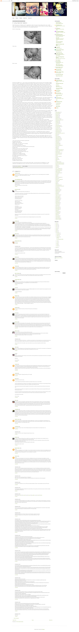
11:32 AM (16, 375)
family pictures (58, 208)
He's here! (57, 84)
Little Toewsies (58, 90)
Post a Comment (16, 618)
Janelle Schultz (17, 279)
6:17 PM (16, 434)
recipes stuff (57, 136)
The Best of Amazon (58, 42)
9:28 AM (16, 350)
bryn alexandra (58, 61)
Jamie (16, 347)
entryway (57, 192)
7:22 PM (16, 304)
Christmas (57, 122)
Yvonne (16, 266)
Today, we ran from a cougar (59, 98)
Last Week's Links (58, 50)
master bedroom (58, 139)
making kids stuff (58, 138)
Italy (56, 155)
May (57, 243)
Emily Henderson (58, 22)
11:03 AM (16, 254)
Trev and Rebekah (17, 179)
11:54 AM (16, 397)
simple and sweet (58, 97)
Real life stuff (21, 167)
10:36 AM (16, 484)
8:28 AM (16, 230)
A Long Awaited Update (59, 239)
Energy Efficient (58, 198)
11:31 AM (16, 370)
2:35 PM (16, 284)
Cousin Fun (57, 123)
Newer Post (14, 620)
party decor (57, 213)
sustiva (24, 495)
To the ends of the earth (59, 83)
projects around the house (59, 133)
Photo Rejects (58, 202)
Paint (56, 157)
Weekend (57, 159)
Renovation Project (58, 169)
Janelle (16, 221)
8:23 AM (16, 218)
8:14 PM (16, 561)
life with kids (57, 113)
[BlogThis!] (23, 166)
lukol (38, 495)
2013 (56, 224)
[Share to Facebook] (25, 166)
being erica (57, 85)
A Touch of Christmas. (59, 48)
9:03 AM (16, 336)
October (58, 235)
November (58, 234)
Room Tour (57, 188)
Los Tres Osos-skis (59, 95)
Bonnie (16, 257)
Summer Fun (57, 128)
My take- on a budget (59, 179)
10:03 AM (16, 243)
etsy (56, 182)
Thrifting (57, 148)
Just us (57, 124)
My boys (57, 178)
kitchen (57, 165)
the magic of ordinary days (59, 93)
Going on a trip (58, 118)
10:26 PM (16, 453)
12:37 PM (16, 263)
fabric (56, 135)
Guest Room (57, 200)
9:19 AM (16, 344)
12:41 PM (16, 423)
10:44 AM (16, 479)
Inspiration (57, 115)
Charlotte (16, 307)
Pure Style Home (58, 69)
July (57, 240)
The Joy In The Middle (59, 88)
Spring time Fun (58, 189)
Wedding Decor (58, 190)
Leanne (16, 364)
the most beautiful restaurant (59, 65)
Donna (16, 378)
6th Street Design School (60, 49)
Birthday (57, 147)
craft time (57, 146)
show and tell (57, 215)
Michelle (16, 295)
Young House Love (59, 25)
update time (57, 140)
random (57, 214)
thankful (57, 193)
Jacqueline (16, 409)
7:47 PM (16, 445)
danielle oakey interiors (59, 53)
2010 (56, 228)
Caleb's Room (58, 137)
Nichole (16, 437)
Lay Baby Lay (58, 28)
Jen (15, 287)
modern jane (58, 47)
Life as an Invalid (58, 156)
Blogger (43, 629)
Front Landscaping (58, 72)
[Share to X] (24, 166)
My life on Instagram (58, 145)
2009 (56, 229)
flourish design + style (59, 67)
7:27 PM (16, 516)
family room (57, 171)
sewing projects (58, 125)
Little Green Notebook (59, 41)
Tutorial (57, 181)
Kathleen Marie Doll (59, 80)
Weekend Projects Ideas (59, 149)
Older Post (50, 620)
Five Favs (57, 187)
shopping (57, 117)
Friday (56, 176)
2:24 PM (16, 276)
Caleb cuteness (17, 167)
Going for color (58, 199)
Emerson (57, 114)
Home (33, 620)
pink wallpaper (58, 60)
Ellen (15, 400)
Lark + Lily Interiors (58, 168)
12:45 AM (16, 176)
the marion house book (59, 74)
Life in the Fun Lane (59, 52)
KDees (16, 233)
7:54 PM (16, 616)
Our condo (57, 180)
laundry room (57, 211)
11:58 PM (16, 547)
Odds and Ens (58, 106)
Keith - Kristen (17, 273)
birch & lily (57, 37)
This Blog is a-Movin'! (58, 70)
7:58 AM (16, 186)
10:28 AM (16, 361)
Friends (57, 167)
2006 (56, 247)
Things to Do (57, 203)
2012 (56, 225)
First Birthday (57, 91)
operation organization (59, 150)
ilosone (29, 495)
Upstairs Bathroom (58, 170)
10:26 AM (16, 587)
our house (57, 127)
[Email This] (22, 166)
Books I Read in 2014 (59, 86)
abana (41, 495)
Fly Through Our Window (59, 31)
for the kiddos (58, 209)
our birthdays (57, 212)
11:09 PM (16, 416)
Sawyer (57, 158)
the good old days (58, 126)
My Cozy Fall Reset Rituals (59, 23)
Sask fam (57, 116)
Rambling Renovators (59, 34)
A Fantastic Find (58, 161)
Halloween (57, 201)
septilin (33, 495)
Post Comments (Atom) (19, 621)
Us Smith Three (58, 103)
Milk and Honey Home (59, 64)
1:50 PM (16, 270)
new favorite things (58, 172)
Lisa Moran (16, 426)
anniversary (57, 204)
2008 (56, 230)
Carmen (16, 456)
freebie (57, 183)
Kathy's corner (17, 419)
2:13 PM (16, 496)
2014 (56, 223)
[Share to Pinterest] (27, 166)
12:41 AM (16, 599)
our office (57, 166)
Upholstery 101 (58, 129)
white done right (58, 219)
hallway (57, 210)
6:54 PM (16, 532)
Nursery (57, 134)
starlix (20, 495)
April (57, 244)
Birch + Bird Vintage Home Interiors (60, 58)
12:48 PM (16, 406)
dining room (57, 191)
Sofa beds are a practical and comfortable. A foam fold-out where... (60, 39)
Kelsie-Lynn (17, 189)
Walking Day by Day (59, 101)
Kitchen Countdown (58, 177)
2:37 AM (16, 503)
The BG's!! (16, 173)
